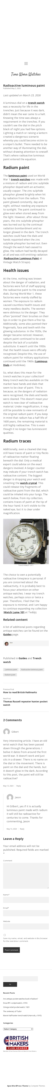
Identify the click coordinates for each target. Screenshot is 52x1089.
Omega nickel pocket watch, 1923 (16, 1007)
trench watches (20, 179)
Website (6, 921)
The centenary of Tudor (12, 1011)
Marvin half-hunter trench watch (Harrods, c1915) (22, 1015)
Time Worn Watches (26, 74)
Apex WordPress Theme (17, 1086)
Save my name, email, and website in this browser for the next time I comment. (25, 939)
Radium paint (10, 675)
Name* (6, 894)
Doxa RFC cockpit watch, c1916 (15, 1003)
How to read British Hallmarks (20, 692)
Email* (6, 908)
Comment (7, 860)
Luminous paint (11, 669)
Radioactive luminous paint (32, 669)
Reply (19, 786)
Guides (23, 658)
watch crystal (28, 483)
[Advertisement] (26, 31)
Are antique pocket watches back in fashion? (20, 999)
